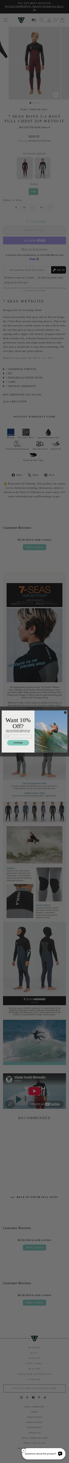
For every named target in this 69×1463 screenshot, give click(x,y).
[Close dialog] (65, 712)
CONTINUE (18, 743)
